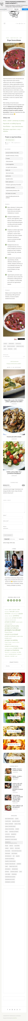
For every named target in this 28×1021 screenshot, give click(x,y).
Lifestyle (7, 834)
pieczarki (10, 615)
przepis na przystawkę (10, 636)
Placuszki (7, 850)
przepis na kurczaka (12, 626)
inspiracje (14, 609)
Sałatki (17, 856)
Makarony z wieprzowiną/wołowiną (11, 842)
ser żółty (19, 652)
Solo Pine (15, 1018)
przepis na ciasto (17, 618)
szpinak (6, 654)
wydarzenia (7, 656)
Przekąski (7, 853)
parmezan (6, 615)
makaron (17, 611)
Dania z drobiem (9, 823)
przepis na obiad (11, 346)
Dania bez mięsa (16, 821)
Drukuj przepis (10, 139)
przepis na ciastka (8, 618)
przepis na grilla (19, 622)
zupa (15, 348)
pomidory (16, 616)
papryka (20, 613)
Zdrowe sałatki (14, 871)
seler (5, 348)
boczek (6, 609)
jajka (18, 609)
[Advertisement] (14, 941)
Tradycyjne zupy (14, 37)
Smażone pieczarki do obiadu (14, 436)
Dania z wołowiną (9, 829)
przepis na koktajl (8, 624)
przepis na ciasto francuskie (10, 619)
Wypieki (7, 871)
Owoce (11, 848)
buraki (5, 343)
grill (6, 831)
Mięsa (6, 845)
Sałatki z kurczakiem (10, 861)
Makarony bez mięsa (10, 836)
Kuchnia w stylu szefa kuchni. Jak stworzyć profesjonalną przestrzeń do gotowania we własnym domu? (18, 787)
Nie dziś (16, 9)
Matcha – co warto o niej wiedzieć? (17, 777)
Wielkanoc (7, 869)
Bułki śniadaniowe (14, 361)
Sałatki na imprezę (9, 858)
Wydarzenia (15, 869)
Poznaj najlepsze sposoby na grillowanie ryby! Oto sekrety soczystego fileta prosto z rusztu (18, 798)
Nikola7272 (6, 485)
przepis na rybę (19, 636)
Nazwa (5, 515)
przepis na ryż (8, 638)
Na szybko (17, 845)
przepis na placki (8, 632)
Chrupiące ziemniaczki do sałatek (13, 363)
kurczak (12, 611)
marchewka (11, 343)
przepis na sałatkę (11, 640)
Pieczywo (17, 848)
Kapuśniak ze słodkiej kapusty (12, 123)
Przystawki (14, 853)
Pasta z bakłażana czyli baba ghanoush (18, 806)
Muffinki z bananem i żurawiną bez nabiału (17, 769)
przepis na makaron (12, 628)
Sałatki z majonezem (10, 863)
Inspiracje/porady (13, 831)
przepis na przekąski (11, 634)
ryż (10, 652)
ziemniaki (12, 656)
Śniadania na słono (10, 879)
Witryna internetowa (5, 527)
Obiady (7, 37)
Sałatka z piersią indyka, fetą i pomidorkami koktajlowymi (14, 472)
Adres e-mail (6, 521)
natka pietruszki (14, 613)
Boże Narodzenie (9, 818)
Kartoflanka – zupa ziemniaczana (13, 126)
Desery (17, 829)
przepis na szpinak (15, 642)
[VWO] (5, 9)
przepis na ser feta (8, 642)
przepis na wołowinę (9, 648)
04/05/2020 (5, 354)
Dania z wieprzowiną (10, 826)
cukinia (10, 609)
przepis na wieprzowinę (11, 646)
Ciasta (16, 818)
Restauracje (8, 856)
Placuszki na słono (16, 850)
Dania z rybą (17, 823)
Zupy (20, 37)
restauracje (7, 652)
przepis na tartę (8, 644)
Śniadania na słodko (10, 876)
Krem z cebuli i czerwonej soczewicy (13, 120)
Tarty (6, 866)
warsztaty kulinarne (12, 654)
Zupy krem (7, 874)
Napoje (11, 845)
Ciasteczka (8, 821)
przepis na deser (10, 622)
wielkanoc (19, 654)
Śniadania (14, 874)
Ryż (13, 856)
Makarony (13, 834)
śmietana (10, 348)
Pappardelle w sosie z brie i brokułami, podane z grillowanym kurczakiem (14, 400)
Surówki (19, 863)
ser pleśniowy (13, 652)
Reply (23, 485)
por (4, 346)
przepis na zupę (20, 346)
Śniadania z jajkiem (10, 882)
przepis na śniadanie (12, 650)
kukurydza (7, 611)
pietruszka (18, 343)
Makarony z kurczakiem (11, 839)
